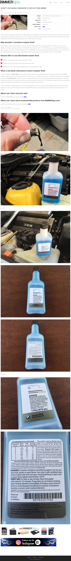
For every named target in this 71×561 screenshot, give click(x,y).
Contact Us (35, 557)
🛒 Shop (55, 2)
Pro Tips (18, 12)
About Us (29, 557)
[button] (50, 2)
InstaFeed (68, 2)
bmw (23, 12)
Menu (61, 2)
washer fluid (26, 12)
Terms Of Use (41, 557)
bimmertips (5, 12)
